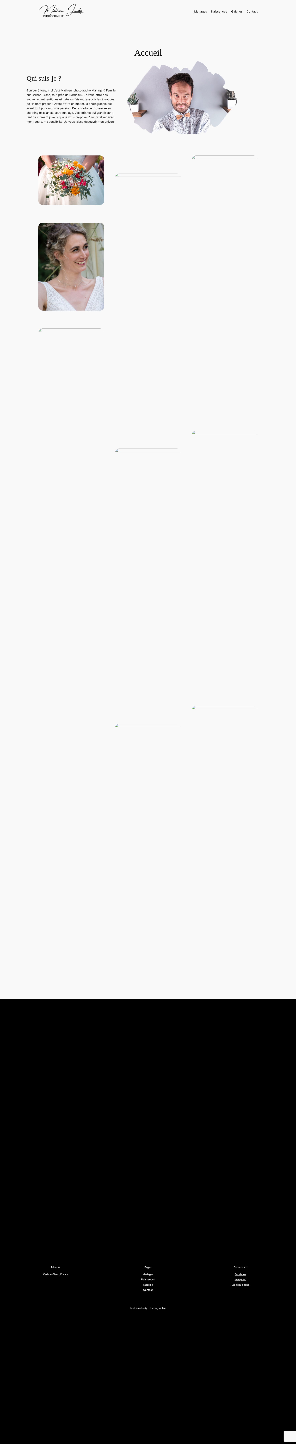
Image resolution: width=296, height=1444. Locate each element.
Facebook (240, 1274)
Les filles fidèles (240, 1284)
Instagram (240, 1279)
